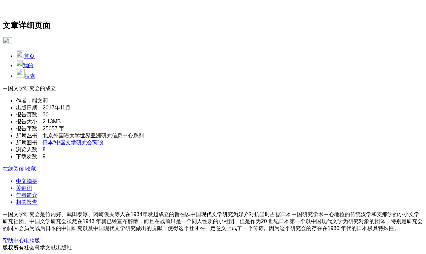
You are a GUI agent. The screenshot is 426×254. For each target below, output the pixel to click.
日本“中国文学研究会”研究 (74, 142)
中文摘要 (26, 181)
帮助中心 (13, 240)
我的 (28, 65)
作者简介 (26, 195)
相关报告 (26, 202)
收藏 (30, 169)
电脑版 (32, 240)
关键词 (24, 188)
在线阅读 (13, 169)
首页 (29, 56)
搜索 (30, 76)
